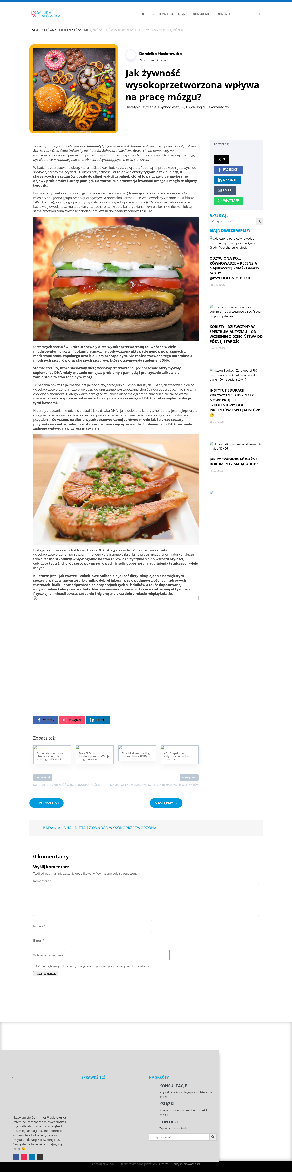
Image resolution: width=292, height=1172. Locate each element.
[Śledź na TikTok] (40, 1157)
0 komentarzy (218, 107)
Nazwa (39, 926)
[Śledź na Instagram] (24, 1157)
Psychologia (195, 107)
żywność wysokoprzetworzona (123, 827)
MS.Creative (160, 1164)
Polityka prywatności (186, 1164)
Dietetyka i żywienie (140, 107)
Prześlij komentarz (45, 973)
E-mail (38, 940)
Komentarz (42, 881)
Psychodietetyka (171, 107)
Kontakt (168, 1121)
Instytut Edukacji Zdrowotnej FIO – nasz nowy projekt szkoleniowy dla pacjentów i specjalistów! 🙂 (235, 402)
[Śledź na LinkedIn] (32, 1157)
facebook (48, 720)
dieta (80, 827)
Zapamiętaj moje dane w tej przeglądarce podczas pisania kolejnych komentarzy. (94, 966)
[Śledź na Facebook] (16, 1157)
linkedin (101, 720)
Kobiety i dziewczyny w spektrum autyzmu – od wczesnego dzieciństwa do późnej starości (236, 334)
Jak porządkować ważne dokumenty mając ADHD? (234, 461)
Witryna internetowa (48, 955)
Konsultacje (173, 1085)
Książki (167, 1103)
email (227, 190)
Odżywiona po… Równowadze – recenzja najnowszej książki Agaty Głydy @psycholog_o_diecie (234, 268)
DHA (68, 827)
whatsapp (231, 200)
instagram (75, 720)
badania (51, 827)
